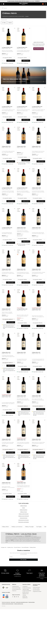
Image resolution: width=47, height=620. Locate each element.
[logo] (24, 4)
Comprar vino (3, 547)
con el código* (20, 1)
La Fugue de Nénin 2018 (7, 187)
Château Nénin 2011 (36, 352)
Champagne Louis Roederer (23, 522)
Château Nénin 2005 (21, 352)
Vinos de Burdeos (25, 547)
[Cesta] (45, 4)
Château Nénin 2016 (36, 309)
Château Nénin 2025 (21, 146)
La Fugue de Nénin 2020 (22, 309)
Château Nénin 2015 (21, 269)
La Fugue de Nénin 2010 (7, 227)
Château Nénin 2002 (36, 439)
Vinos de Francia (17, 547)
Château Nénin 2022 (21, 482)
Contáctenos (25, 586)
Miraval (23, 507)
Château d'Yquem (23, 511)
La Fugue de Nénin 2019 (37, 106)
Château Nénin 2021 (6, 482)
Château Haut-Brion (23, 509)
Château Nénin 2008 (21, 395)
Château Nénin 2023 (6, 146)
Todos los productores (6, 602)
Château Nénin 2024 (21, 227)
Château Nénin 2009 (36, 187)
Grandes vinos (10, 547)
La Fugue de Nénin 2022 (7, 106)
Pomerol (6, 48)
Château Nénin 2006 (6, 395)
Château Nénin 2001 (21, 439)
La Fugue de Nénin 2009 (7, 47)
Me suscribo (23, 559)
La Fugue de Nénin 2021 (22, 106)
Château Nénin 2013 (36, 146)
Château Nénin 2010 (36, 227)
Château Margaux (23, 505)
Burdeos (3, 48)
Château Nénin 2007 (6, 439)
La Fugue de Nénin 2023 (22, 187)
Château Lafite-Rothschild (23, 513)
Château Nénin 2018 (36, 269)
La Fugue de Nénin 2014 (22, 47)
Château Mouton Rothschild (23, 515)
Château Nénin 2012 (6, 352)
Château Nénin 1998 (36, 395)
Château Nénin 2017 (6, 309)
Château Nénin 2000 (6, 269)
